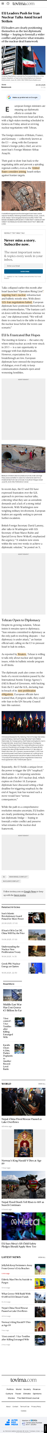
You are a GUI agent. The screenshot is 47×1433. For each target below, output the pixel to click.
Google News (30, 892)
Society (27, 1389)
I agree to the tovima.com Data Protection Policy (22, 277)
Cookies (23, 1411)
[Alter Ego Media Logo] (11, 1425)
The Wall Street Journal (28, 1398)
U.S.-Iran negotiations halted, (17, 302)
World (4, 84)
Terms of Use (24, 1406)
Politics (10, 1389)
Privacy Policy (36, 1406)
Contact (15, 1406)
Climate (27, 1393)
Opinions (37, 1393)
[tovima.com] (23, 3)
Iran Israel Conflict (18, 877)
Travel (18, 1393)
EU (4, 877)
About (8, 1406)
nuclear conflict (11, 881)
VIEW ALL (41, 1084)
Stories (11, 1398)
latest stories (20, 895)
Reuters (21, 654)
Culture (9, 1393)
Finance (36, 1389)
